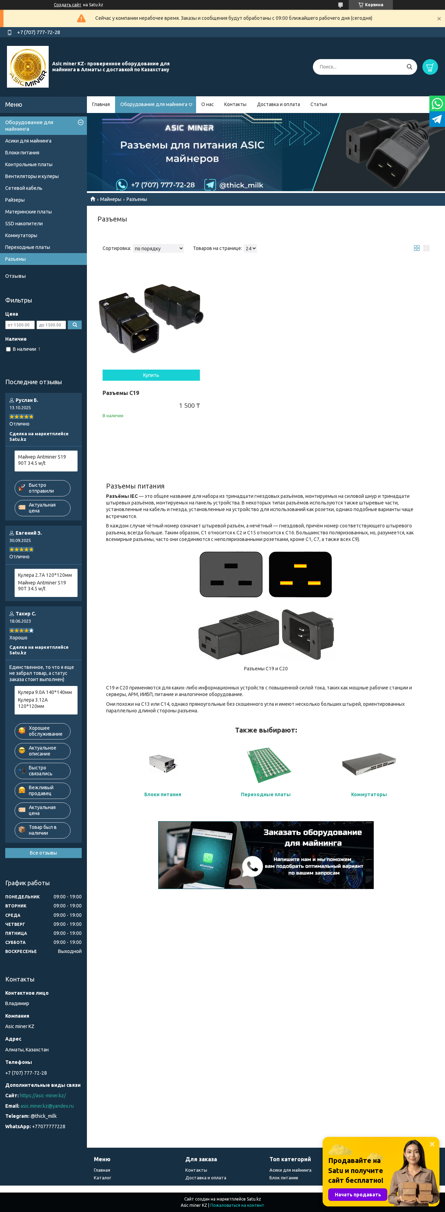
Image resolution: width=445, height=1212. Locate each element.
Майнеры (110, 199)
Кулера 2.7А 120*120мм (45, 575)
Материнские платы (28, 212)
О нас (207, 104)
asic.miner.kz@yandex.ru (47, 1106)
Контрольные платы (28, 164)
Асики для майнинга (28, 141)
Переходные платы (27, 247)
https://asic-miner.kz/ (43, 1095)
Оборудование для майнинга (153, 104)
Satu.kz (254, 1199)
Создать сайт (67, 4)
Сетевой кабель (23, 188)
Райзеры (15, 200)
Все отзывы (43, 853)
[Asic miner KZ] (28, 66)
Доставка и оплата (278, 104)
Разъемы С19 (121, 393)
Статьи (318, 104)
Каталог (102, 1177)
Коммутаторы (369, 794)
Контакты (235, 104)
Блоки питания (22, 152)
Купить (151, 375)
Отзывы (15, 276)
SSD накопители (24, 223)
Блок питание (283, 1177)
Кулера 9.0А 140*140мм (45, 692)
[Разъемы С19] (151, 319)
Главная (101, 104)
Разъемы (15, 259)
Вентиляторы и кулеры (32, 176)
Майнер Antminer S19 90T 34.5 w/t (42, 460)
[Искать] (409, 67)
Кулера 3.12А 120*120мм (33, 703)
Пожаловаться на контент (237, 1205)
